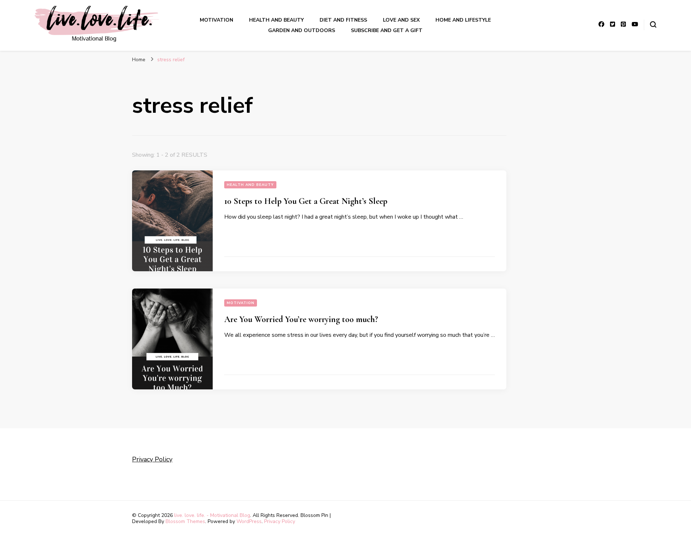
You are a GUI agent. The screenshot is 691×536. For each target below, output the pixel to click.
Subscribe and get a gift (387, 30)
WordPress (249, 521)
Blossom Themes (185, 521)
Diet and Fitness (343, 20)
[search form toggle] (653, 24)
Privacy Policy (152, 459)
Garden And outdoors (301, 30)
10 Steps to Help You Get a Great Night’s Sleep (305, 201)
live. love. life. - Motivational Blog (212, 515)
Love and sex (401, 20)
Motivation (216, 20)
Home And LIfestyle (463, 20)
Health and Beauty (276, 20)
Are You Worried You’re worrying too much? (301, 319)
